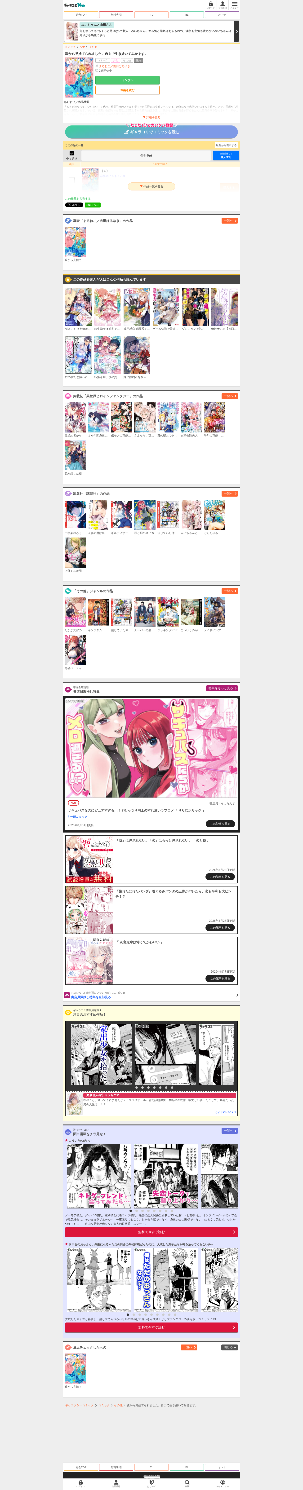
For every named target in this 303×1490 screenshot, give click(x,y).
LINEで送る (92, 204)
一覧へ (228, 220)
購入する (226, 155)
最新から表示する (226, 145)
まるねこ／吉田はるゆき (114, 66)
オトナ (222, 14)
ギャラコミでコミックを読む (154, 132)
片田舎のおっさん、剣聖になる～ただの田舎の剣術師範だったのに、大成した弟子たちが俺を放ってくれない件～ (141, 1244)
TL (151, 14)
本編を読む (127, 90)
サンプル (127, 80)
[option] (100, 1054)
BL (186, 14)
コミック (70, 46)
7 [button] (166, 1087)
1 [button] (130, 1087)
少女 (82, 46)
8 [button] (172, 1087)
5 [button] (154, 1087)
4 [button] (148, 1087)
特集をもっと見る (221, 688)
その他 (93, 46)
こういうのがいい (80, 1140)
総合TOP (81, 14)
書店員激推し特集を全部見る (98, 995)
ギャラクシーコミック (79, 1405)
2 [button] (136, 1087)
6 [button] (160, 1087)
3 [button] (142, 1087)
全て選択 (71, 158)
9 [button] (175, 1315)
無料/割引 (116, 14)
